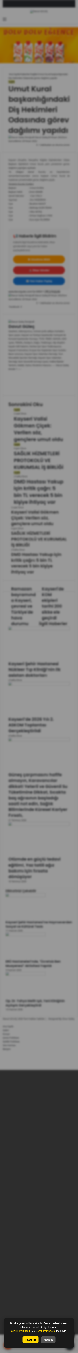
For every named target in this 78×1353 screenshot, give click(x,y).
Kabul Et (30, 1339)
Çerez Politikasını (46, 1330)
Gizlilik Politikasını (21, 1330)
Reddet (48, 1339)
